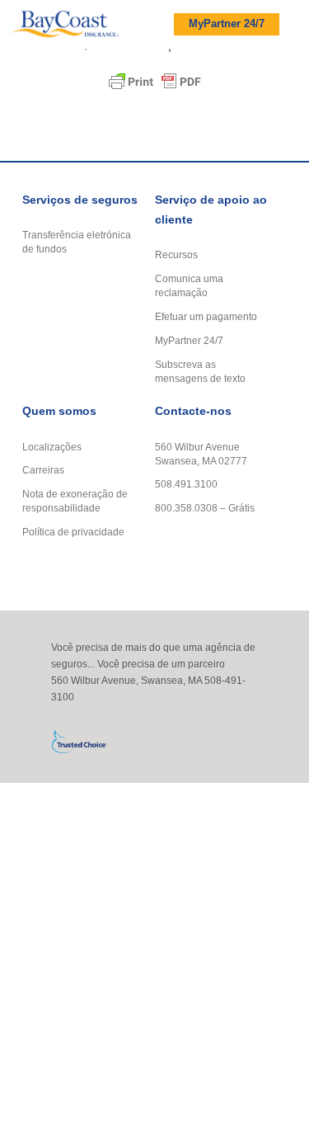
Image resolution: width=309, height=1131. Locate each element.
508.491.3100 (186, 483)
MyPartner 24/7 (227, 24)
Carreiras (43, 469)
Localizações (52, 446)
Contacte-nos (193, 411)
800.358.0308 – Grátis (205, 507)
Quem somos (59, 411)
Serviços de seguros (80, 200)
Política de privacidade (73, 531)
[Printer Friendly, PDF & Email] (155, 81)
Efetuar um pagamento (206, 316)
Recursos (176, 254)
